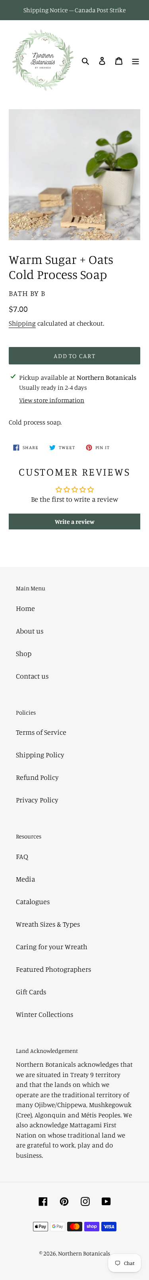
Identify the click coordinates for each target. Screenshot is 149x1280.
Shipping (22, 323)
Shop (23, 653)
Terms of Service (41, 732)
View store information (51, 400)
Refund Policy (37, 777)
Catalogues (33, 901)
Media (25, 878)
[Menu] (135, 60)
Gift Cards (31, 991)
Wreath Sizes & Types (48, 924)
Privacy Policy (37, 799)
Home (25, 608)
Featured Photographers (53, 969)
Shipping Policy (40, 754)
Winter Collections (44, 1014)
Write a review (75, 521)
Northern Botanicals (84, 1253)
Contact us (32, 675)
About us (29, 630)
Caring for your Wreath (51, 946)
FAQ (22, 856)
